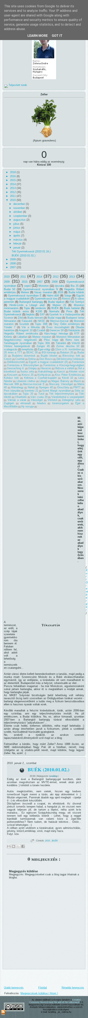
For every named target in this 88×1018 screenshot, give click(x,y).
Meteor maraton (41, 336)
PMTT (77, 387)
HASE (41, 320)
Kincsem (12, 374)
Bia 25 (74, 285)
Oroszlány (63, 387)
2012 (13, 192)
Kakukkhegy (45, 371)
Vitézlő (76, 343)
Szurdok (24, 324)
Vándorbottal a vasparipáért (67, 396)
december (19, 203)
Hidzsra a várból (64, 368)
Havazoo (46, 368)
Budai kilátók (76, 292)
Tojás (27, 308)
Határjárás (74, 330)
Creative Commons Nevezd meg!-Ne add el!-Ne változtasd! (55, 1000)
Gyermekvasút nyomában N (40, 289)
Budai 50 (9, 289)
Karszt (61, 371)
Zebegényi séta (71, 400)
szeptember (20, 215)
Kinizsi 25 (28, 374)
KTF (76, 333)
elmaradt (25, 403)
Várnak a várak (17, 400)
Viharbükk (21, 396)
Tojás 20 (28, 393)
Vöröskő (52, 400)
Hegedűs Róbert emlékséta (21, 333)
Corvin (7, 358)
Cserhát (20, 358)
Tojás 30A (43, 343)
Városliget (37, 400)
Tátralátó (61, 343)
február (17, 243)
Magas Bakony (60, 381)
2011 (13, 196)
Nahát (31, 387)
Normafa (54, 311)
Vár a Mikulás (31, 327)
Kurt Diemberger (87, 590)
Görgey (32, 368)
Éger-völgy (44, 349)
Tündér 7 (9, 327)
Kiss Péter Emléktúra (68, 374)
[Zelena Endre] (44, 79)
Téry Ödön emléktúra (66, 324)
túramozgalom (60, 403)
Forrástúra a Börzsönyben (23, 365)
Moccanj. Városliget (61, 384)
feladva (41, 403)
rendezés (40, 308)
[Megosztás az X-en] (18, 846)
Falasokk (27, 320)
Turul (41, 393)
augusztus (19, 219)
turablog (53, 776)
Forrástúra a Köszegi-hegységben (63, 365)
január (17, 247)
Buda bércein (35, 317)
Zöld (20, 317)
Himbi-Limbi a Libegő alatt (27, 305)
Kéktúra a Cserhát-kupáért (40, 377)
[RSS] (3, 1013)
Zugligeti (9, 403)
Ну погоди (27, 406)
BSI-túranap (49, 352)
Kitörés (8, 336)
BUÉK (55, 308)
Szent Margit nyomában (56, 390)
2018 (13, 172)
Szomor (8, 317)
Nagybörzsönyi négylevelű (20, 339)
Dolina (32, 358)
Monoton (43, 285)
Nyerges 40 (46, 387)
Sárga (67, 295)
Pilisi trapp (51, 339)
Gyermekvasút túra (46, 298)
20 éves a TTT (13, 352)
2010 (13, 200)
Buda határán (72, 308)
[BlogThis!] (13, 846)
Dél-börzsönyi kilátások (70, 358)
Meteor (25, 292)
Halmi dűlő (53, 295)
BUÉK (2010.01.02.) (23, 255)
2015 (13, 180)
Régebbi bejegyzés (73, 987)
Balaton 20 (66, 352)
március (18, 239)
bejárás (30, 314)
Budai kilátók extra (16, 311)
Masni (77, 381)
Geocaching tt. (15, 368)
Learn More (37, 36)
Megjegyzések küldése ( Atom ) (39, 993)
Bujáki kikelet (49, 355)
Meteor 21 (59, 305)
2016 (13, 176)
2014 (13, 184)
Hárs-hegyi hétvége (56, 333)
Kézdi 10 (67, 377)
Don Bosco (46, 358)
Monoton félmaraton (68, 336)
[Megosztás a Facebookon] (23, 846)
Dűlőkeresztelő (16, 362)
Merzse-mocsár (59, 320)
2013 (13, 188)
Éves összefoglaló (57, 327)
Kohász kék (11, 377)
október (18, 211)
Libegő (43, 381)
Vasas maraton (43, 292)
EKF (42, 314)
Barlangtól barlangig (31, 301)
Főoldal (42, 987)
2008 (13, 263)
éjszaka (59, 285)
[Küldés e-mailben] (9, 846)
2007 (13, 267)
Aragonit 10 (26, 330)
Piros (69, 311)
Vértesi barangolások (17, 346)
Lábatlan (22, 336)
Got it (57, 36)
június (17, 227)
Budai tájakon (56, 301)
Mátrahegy (17, 387)
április (17, 235)
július (16, 223)
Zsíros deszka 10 (67, 346)
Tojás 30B (41, 324)
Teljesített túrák (18, 85)
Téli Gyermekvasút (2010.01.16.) (31, 251)
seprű (27, 285)
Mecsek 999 (11, 384)
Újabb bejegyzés (14, 987)
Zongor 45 (43, 346)
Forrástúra (78, 362)
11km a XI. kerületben (68, 349)
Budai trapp (54, 317)
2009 (13, 259)
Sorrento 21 (31, 390)
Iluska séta (27, 371)
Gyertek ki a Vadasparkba (64, 314)
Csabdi (41, 330)
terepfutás (28, 349)
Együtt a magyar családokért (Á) (48, 362)
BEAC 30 (32, 352)
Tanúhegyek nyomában (18, 343)
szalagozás (10, 349)
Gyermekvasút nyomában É (25, 295)
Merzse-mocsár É (34, 384)
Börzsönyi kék (71, 355)
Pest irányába (12, 390)
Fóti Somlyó (77, 301)
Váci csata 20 (39, 396)
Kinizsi (66, 298)
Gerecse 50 (57, 330)
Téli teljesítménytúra (61, 393)
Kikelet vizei (76, 371)
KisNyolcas (44, 374)
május (17, 231)
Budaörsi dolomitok (24, 355)
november (19, 207)
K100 (39, 311)
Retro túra (72, 339)
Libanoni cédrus (26, 381)
